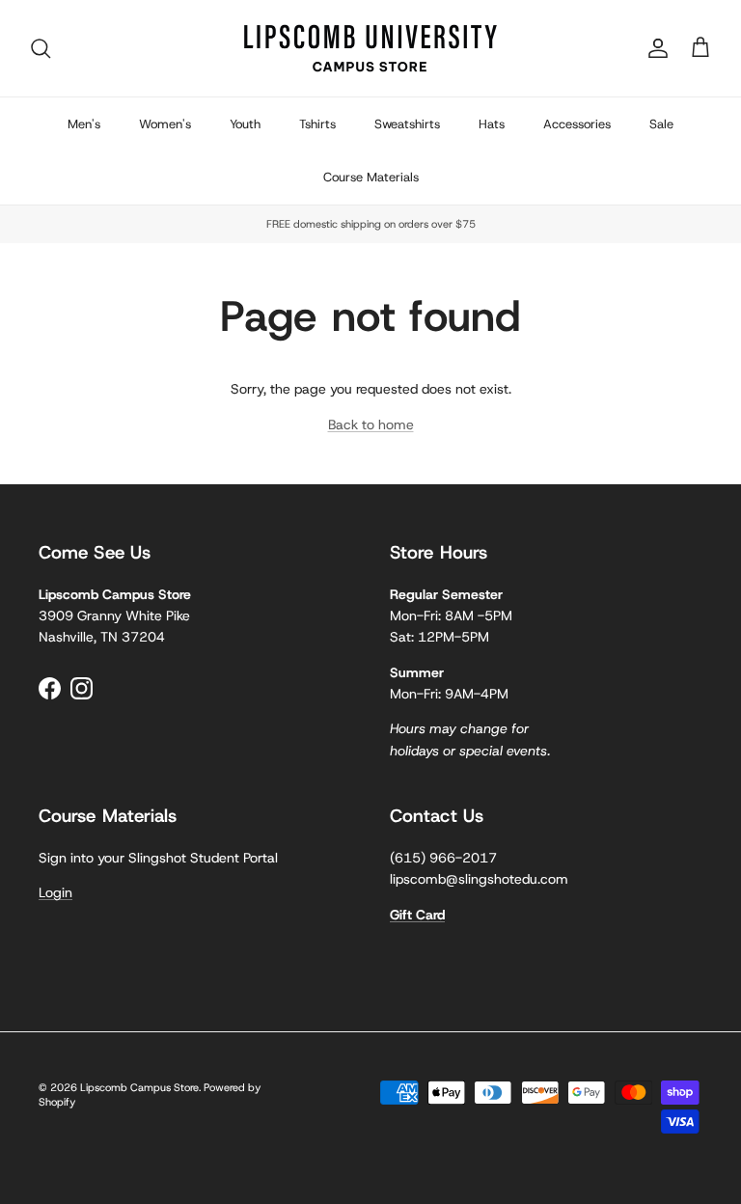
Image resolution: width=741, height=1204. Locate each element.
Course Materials (371, 177)
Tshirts (317, 124)
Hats (492, 124)
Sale (661, 124)
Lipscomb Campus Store (139, 1087)
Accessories (577, 124)
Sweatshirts (407, 124)
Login (55, 892)
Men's (84, 124)
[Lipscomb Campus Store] (370, 48)
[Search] (40, 48)
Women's (165, 124)
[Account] (654, 48)
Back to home (371, 424)
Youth (245, 124)
